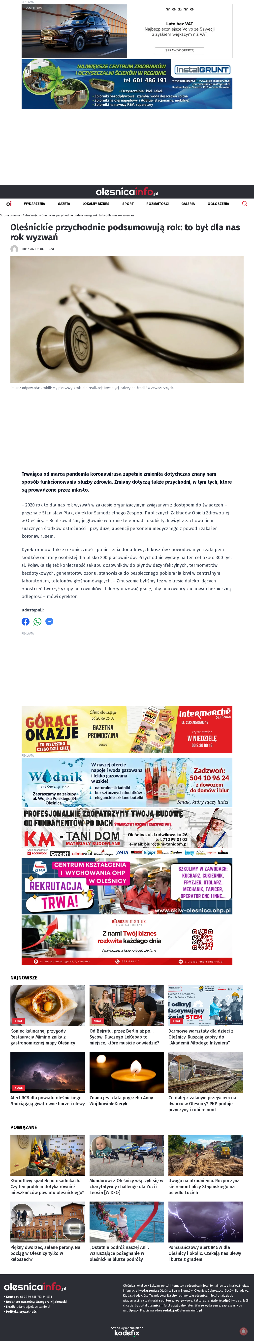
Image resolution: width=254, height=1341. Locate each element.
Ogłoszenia (218, 204)
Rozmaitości (157, 204)
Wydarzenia (34, 204)
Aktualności (30, 215)
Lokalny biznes (96, 204)
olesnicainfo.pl (159, 1305)
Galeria (188, 204)
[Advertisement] (127, 145)
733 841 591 (44, 1297)
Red (51, 249)
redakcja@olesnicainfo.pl (33, 1306)
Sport (128, 204)
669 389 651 (28, 1297)
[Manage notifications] (244, 1331)
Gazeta (64, 204)
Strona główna (10, 215)
